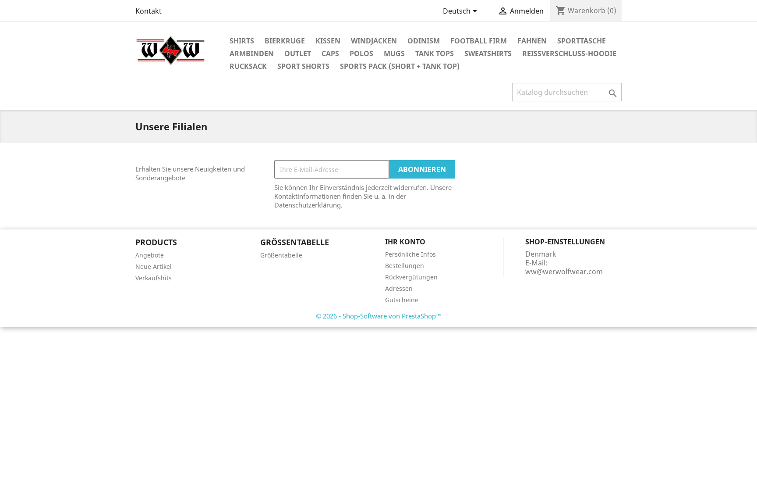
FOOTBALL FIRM (478, 41)
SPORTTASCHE (581, 41)
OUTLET (297, 53)
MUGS (394, 53)
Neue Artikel (153, 266)
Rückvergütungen (411, 277)
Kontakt (148, 11)
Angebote (149, 255)
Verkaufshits (153, 278)
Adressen (399, 288)
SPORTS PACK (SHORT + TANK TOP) (400, 66)
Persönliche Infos (410, 254)
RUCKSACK (248, 66)
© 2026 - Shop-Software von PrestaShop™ (378, 315)
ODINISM (423, 41)
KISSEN (327, 41)
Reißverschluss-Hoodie (569, 53)
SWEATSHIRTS (488, 53)
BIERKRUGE (285, 41)
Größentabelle (281, 255)
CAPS (330, 53)
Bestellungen (404, 265)
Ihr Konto (405, 242)
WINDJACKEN (374, 41)
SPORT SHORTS (303, 66)
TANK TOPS (434, 53)
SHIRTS (242, 41)
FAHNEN (532, 41)
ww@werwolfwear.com (564, 271)
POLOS (361, 53)
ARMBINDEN (252, 53)
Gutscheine (401, 300)
